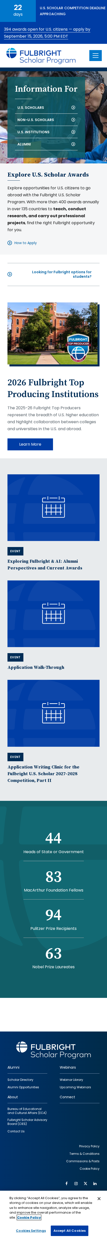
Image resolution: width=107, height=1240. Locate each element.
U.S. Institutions (33, 131)
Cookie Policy (29, 1217)
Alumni (24, 143)
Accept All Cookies (70, 1230)
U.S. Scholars (30, 107)
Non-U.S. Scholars (35, 119)
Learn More (30, 444)
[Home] (41, 55)
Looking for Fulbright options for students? (62, 274)
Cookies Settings (31, 1230)
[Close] (99, 1198)
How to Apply (25, 242)
